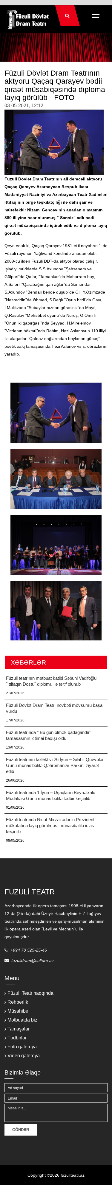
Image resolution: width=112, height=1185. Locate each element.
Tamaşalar (18, 1028)
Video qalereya (23, 1055)
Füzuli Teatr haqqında (30, 993)
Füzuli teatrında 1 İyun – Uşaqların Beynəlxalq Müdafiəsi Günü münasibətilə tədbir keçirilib (50, 795)
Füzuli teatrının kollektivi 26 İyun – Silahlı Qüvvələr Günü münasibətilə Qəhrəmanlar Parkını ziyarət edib (55, 765)
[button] (95, 15)
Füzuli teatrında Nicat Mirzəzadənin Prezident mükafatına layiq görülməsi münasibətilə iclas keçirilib (50, 825)
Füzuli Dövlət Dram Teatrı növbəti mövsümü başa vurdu (54, 708)
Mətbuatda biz (22, 1019)
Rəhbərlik (17, 1002)
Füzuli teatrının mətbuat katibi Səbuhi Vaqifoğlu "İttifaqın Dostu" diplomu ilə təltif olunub (51, 681)
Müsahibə (17, 1011)
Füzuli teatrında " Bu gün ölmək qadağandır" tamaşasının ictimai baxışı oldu (48, 735)
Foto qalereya (22, 1046)
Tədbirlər (17, 1037)
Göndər (20, 1130)
